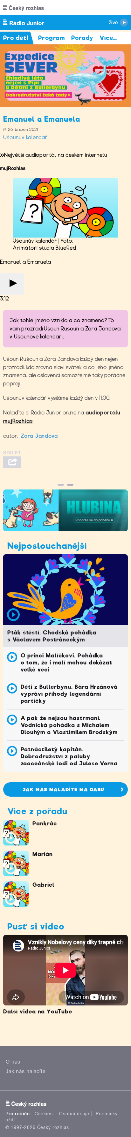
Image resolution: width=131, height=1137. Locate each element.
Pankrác (44, 823)
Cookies (44, 1113)
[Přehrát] (12, 284)
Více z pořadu (37, 811)
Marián (42, 854)
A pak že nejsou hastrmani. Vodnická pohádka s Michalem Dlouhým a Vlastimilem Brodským (69, 725)
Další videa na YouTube (37, 1011)
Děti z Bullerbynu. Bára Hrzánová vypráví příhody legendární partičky (69, 694)
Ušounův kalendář (25, 137)
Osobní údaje (74, 1113)
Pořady (82, 37)
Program (51, 37)
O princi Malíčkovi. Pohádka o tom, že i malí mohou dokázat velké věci (67, 662)
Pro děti (16, 37)
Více (108, 37)
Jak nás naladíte (26, 1071)
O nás (13, 1062)
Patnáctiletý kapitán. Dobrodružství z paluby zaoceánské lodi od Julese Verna (69, 756)
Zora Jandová (39, 436)
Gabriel (43, 885)
